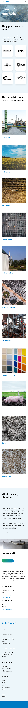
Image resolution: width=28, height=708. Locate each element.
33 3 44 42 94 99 (7, 597)
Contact (4, 696)
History (3, 689)
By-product (4, 684)
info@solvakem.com (8, 566)
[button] (25, 2)
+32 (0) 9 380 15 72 (7, 609)
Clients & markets (6, 687)
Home (3, 680)
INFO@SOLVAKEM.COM (8, 629)
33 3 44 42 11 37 (7, 596)
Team (3, 691)
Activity (3, 682)
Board (3, 694)
